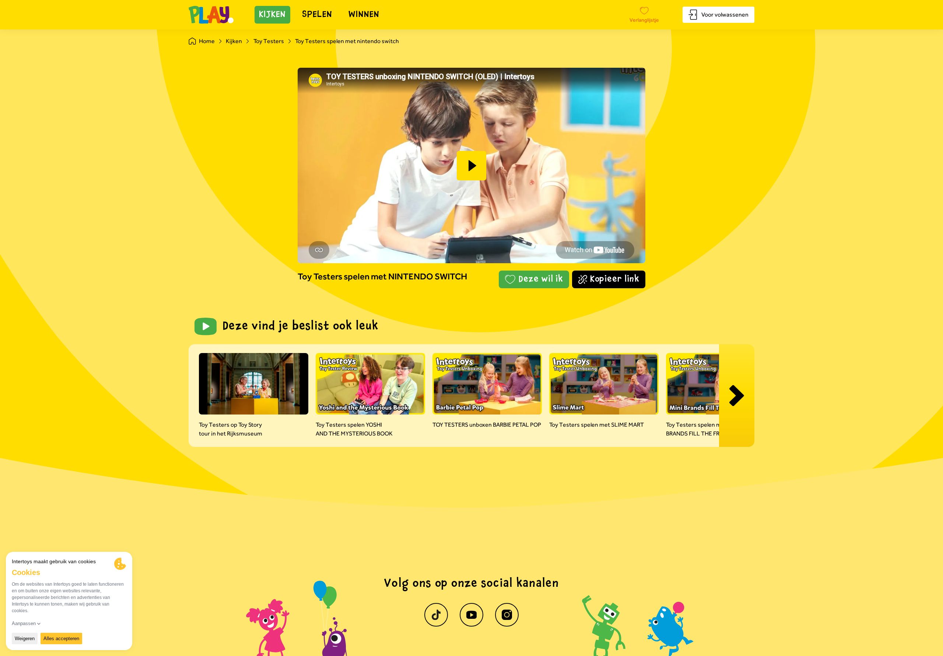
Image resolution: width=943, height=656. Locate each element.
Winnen (363, 14)
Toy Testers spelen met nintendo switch (347, 41)
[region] (471, 165)
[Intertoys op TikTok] (436, 615)
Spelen (317, 14)
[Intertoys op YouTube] (471, 615)
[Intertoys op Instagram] (507, 615)
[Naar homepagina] (211, 15)
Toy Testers (268, 41)
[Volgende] (736, 395)
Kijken (272, 14)
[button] (471, 165)
